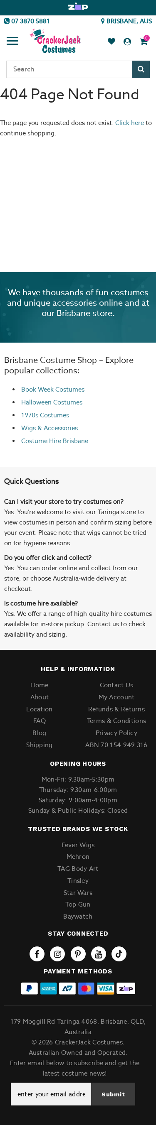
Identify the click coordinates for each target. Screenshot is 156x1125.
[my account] (127, 42)
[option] (78, 6)
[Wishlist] (111, 42)
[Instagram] (57, 953)
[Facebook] (37, 953)
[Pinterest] (78, 953)
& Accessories (57, 428)
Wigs (28, 428)
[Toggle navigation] (12, 42)
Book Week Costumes (52, 389)
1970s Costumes (45, 415)
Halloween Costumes (51, 402)
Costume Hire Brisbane (54, 441)
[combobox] (78, 69)
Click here (130, 123)
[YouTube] (98, 953)
